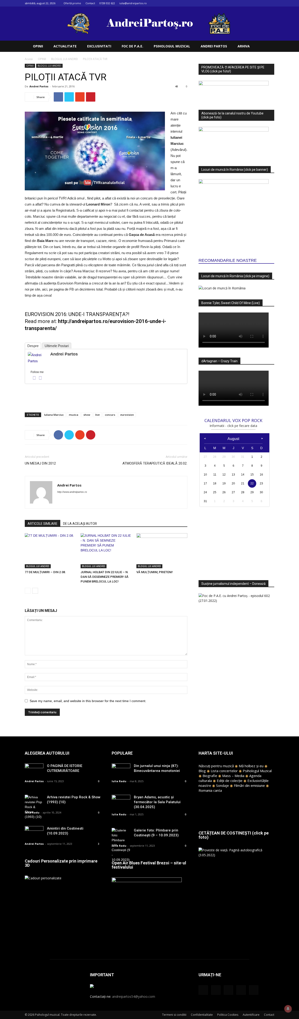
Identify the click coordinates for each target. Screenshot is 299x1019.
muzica (73, 414)
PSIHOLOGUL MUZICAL (172, 46)
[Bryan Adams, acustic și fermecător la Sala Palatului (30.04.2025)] (121, 801)
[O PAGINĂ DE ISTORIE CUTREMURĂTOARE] (34, 769)
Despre (33, 346)
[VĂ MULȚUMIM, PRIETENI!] (161, 550)
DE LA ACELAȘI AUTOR (80, 523)
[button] (268, 46)
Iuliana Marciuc (54, 414)
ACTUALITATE (65, 46)
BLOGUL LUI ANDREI (64, 59)
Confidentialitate (202, 1015)
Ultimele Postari (57, 346)
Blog (202, 770)
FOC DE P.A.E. (132, 46)
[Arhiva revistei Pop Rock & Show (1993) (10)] (34, 807)
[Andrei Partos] (37, 358)
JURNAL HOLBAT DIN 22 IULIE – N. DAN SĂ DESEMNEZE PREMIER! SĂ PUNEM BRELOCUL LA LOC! (104, 576)
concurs (110, 414)
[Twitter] (263, 3)
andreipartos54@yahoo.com (133, 996)
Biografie (210, 775)
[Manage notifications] (288, 1008)
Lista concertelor (224, 770)
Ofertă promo (72, 3)
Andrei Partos (38, 86)
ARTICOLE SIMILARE (42, 523)
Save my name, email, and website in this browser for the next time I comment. (88, 701)
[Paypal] (69, 501)
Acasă (29, 59)
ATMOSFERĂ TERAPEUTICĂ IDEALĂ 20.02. (154, 463)
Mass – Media (233, 775)
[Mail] (255, 3)
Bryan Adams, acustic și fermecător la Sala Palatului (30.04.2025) (157, 802)
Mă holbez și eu (251, 765)
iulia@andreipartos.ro (133, 3)
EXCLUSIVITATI (99, 46)
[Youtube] (270, 3)
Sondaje (222, 785)
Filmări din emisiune (249, 785)
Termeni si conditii (174, 1015)
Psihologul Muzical (257, 770)
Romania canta (210, 790)
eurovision (127, 414)
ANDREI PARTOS (214, 46)
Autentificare (251, 1015)
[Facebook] (239, 3)
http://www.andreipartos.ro (72, 491)
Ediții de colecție (229, 780)
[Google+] (247, 3)
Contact (90, 3)
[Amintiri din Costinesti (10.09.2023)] (34, 832)
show (86, 414)
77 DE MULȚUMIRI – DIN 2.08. (45, 572)
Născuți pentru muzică (216, 765)
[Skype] (78, 501)
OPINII (38, 46)
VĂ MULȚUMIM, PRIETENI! (154, 572)
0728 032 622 (107, 3)
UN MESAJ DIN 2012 (40, 463)
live (97, 414)
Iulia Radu (32, 812)
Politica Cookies (227, 1015)
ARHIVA (244, 46)
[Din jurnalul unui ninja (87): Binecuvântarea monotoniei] (121, 769)
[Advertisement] (106, 397)
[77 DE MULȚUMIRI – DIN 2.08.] (50, 550)
